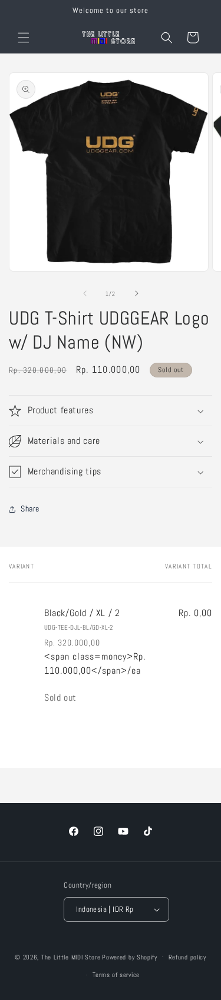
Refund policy (187, 957)
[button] (24, 38)
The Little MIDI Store (71, 956)
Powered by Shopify (129, 956)
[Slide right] (137, 293)
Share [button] (30, 508)
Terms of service (116, 975)
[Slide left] (85, 293)
